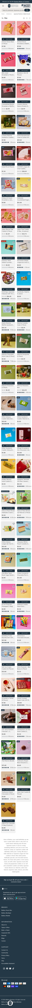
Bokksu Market (5, 915)
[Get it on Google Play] (20, 899)
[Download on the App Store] (8, 899)
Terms (3, 958)
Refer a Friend (5, 930)
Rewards (3, 935)
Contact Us (4, 950)
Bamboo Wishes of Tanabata (21, 1)
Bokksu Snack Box (6, 910)
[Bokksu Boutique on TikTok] (13, 968)
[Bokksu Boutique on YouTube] (10, 968)
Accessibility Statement (8, 963)
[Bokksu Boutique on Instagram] (4, 968)
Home (2, 14)
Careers (3, 941)
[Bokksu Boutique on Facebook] (7, 968)
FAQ (2, 961)
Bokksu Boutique (6, 913)
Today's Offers (5, 927)
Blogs (3, 938)
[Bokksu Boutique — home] (13, 6)
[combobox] (16, 10)
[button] (13, 23)
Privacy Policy (5, 955)
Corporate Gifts (5, 933)
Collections (9, 14)
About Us (4, 924)
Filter (5, 18)
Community (4, 952)
